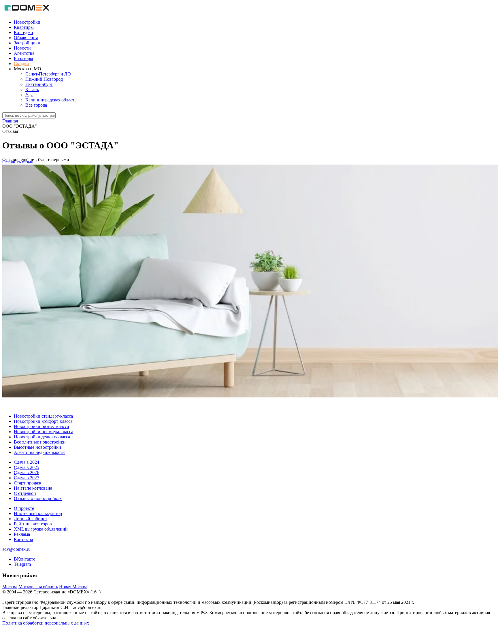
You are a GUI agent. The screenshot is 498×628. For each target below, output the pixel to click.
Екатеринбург (39, 84)
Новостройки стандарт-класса (43, 416)
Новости (22, 48)
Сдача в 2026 (26, 472)
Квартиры (24, 27)
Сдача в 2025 (26, 467)
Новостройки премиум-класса (43, 431)
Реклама (22, 534)
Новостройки (27, 22)
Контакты (23, 539)
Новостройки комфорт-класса (43, 421)
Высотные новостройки (37, 447)
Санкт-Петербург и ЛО (48, 73)
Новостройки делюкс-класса (42, 436)
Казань (32, 89)
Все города (36, 105)
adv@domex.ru (16, 549)
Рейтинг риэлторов (33, 523)
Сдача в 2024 (26, 462)
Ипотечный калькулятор (38, 513)
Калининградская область (50, 99)
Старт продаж (27, 482)
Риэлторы (23, 58)
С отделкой (25, 493)
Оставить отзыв (17, 161)
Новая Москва (73, 586)
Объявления (26, 37)
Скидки (21, 63)
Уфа (29, 94)
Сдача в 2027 (26, 477)
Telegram (22, 564)
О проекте (24, 508)
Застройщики (27, 42)
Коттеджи (23, 32)
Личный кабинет (30, 518)
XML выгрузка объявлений (41, 529)
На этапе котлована (33, 488)
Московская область (38, 586)
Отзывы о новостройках (38, 498)
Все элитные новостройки (40, 442)
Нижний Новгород (44, 79)
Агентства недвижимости (39, 452)
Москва (9, 586)
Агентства (24, 53)
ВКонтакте (24, 559)
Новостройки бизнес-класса (41, 426)
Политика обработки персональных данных (45, 623)
